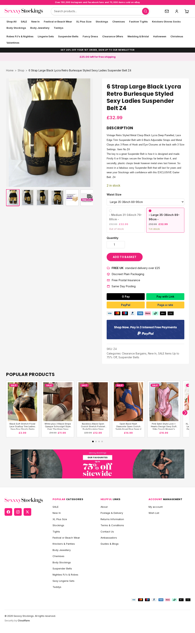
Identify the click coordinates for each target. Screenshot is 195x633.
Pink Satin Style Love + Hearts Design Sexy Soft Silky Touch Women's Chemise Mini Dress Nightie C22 (164, 426)
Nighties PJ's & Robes (65, 574)
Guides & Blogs (110, 543)
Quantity (112, 238)
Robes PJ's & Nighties (20, 36)
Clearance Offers (112, 36)
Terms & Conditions (112, 525)
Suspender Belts (68, 36)
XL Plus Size (83, 21)
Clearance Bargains (134, 353)
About (104, 506)
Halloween (159, 36)
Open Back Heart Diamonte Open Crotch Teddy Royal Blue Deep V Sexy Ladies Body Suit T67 (128, 426)
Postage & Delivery (112, 512)
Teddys (58, 27)
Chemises (118, 21)
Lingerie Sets (46, 36)
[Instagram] (18, 512)
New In (35, 21)
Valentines (12, 42)
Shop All (11, 21)
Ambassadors (109, 537)
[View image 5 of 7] (72, 197)
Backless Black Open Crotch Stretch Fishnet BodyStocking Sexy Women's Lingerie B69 (93, 426)
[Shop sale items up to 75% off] (97, 463)
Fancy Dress (90, 36)
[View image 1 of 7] (12, 197)
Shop (21, 70)
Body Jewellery (40, 27)
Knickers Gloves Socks (166, 21)
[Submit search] (145, 11)
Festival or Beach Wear (58, 21)
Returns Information (112, 519)
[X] (27, 512)
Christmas (176, 36)
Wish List (154, 512)
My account (156, 506)
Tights (56, 531)
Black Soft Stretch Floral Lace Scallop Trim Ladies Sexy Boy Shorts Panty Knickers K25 (22, 426)
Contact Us (107, 531)
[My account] (177, 11)
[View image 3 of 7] (42, 197)
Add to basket (125, 257)
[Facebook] (8, 512)
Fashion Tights (138, 21)
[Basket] (186, 11)
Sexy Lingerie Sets (63, 580)
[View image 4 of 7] (57, 197)
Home (10, 70)
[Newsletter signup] (167, 11)
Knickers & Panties (64, 543)
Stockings (102, 21)
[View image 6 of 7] (87, 197)
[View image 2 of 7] (27, 197)
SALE (24, 21)
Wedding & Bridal (138, 36)
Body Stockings (16, 27)
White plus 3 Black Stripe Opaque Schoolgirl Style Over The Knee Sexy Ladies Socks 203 (58, 426)
